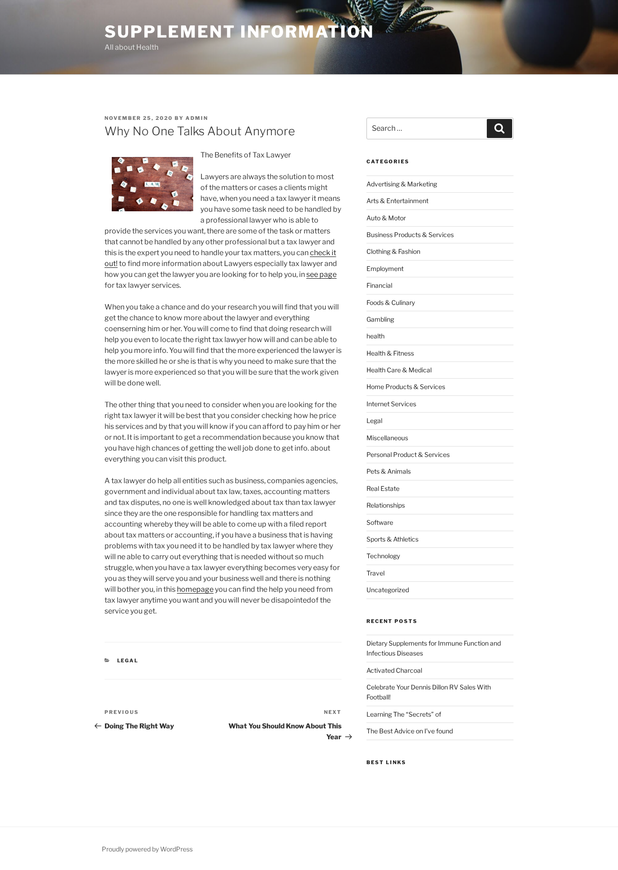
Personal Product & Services (408, 454)
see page (321, 274)
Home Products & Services (405, 386)
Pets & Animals (388, 471)
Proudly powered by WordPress (147, 849)
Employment (385, 268)
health (375, 336)
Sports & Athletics (392, 539)
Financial (379, 285)
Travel (375, 573)
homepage (195, 589)
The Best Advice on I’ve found (409, 731)
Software (379, 522)
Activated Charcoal (394, 670)
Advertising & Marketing (401, 184)
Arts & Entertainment (397, 200)
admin (196, 118)
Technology (383, 556)
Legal (128, 660)
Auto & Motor (386, 218)
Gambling (380, 319)
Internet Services (391, 404)
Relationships (385, 505)
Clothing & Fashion (393, 251)
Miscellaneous (387, 438)
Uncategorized (387, 590)
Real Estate (382, 488)
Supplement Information (239, 32)
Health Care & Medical (399, 370)
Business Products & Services (410, 234)
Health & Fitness (390, 353)
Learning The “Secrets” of (403, 714)
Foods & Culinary (390, 302)
